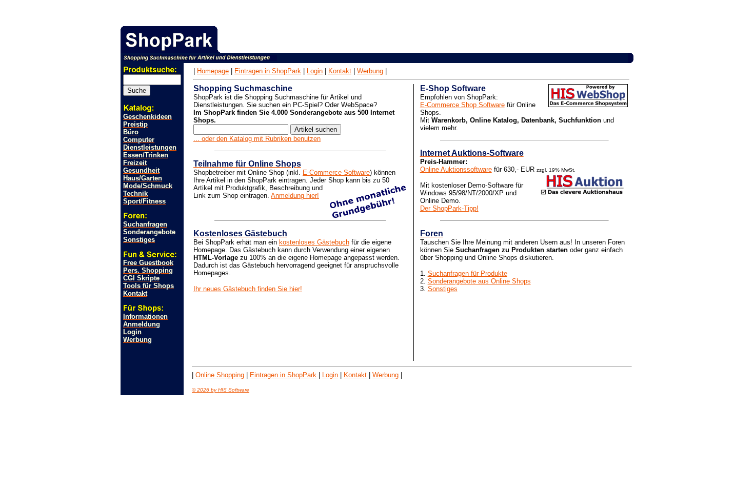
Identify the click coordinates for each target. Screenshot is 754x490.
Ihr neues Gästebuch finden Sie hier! (247, 289)
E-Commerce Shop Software (462, 105)
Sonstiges (443, 289)
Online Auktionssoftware (456, 169)
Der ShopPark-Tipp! (449, 208)
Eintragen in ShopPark (267, 71)
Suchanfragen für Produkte (467, 273)
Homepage (213, 71)
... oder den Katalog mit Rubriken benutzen (257, 138)
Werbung (370, 71)
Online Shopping (219, 375)
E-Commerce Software (336, 172)
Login (315, 71)
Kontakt (339, 71)
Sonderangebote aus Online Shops (479, 281)
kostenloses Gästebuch (314, 242)
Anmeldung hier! (295, 195)
